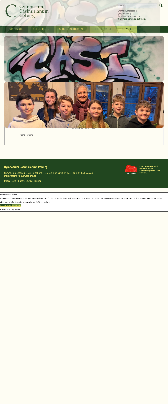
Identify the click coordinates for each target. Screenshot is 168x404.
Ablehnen (16, 205)
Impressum (16, 209)
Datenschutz (5, 209)
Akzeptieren (6, 205)
